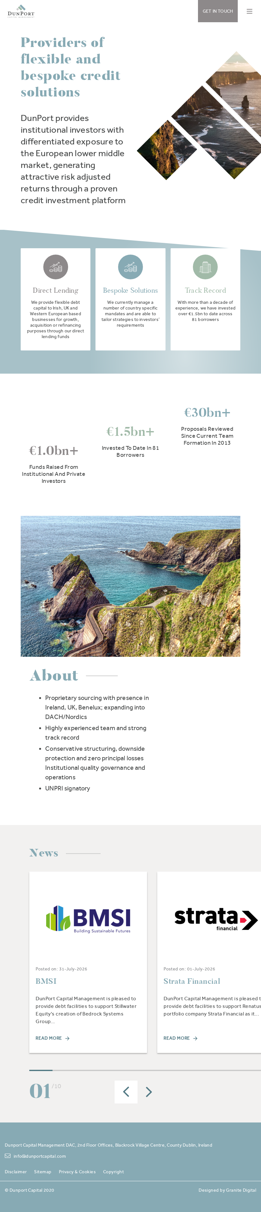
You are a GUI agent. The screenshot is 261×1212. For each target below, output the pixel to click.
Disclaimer (16, 1171)
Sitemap (42, 1171)
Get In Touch (218, 11)
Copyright (113, 1171)
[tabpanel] (88, 962)
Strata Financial (192, 981)
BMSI (46, 981)
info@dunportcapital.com (40, 1156)
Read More (49, 1038)
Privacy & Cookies (77, 1171)
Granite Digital (241, 1190)
